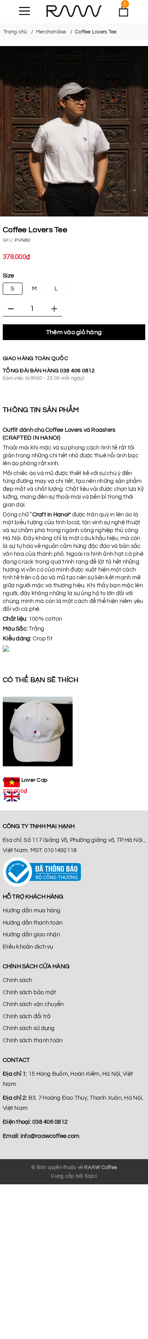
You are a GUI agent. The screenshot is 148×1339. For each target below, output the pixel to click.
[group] (74, 131)
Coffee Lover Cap (25, 780)
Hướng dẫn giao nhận (31, 935)
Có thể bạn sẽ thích (41, 680)
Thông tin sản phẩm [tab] (41, 410)
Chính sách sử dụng (29, 1028)
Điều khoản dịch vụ (28, 947)
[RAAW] (73, 11)
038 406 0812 (77, 371)
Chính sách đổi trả (27, 1016)
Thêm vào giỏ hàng (74, 332)
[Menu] (24, 11)
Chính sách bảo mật (29, 992)
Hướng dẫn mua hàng (32, 911)
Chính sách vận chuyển (33, 1004)
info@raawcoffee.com (50, 1136)
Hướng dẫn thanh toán (32, 923)
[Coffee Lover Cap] (38, 731)
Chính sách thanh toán (32, 1040)
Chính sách (17, 980)
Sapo (90, 1176)
